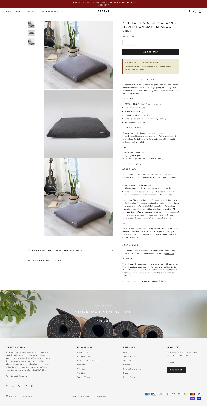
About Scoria (82, 352)
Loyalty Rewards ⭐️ (52, 11)
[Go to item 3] (31, 42)
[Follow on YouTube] (25, 385)
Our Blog (81, 373)
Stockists (32, 11)
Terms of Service (84, 377)
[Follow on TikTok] (32, 385)
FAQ (125, 352)
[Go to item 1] (31, 24)
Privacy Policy (129, 377)
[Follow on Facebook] (7, 385)
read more (103, 321)
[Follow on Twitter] (13, 385)
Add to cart (150, 52)
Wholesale (81, 369)
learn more (144, 122)
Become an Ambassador (87, 360)
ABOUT (19, 11)
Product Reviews (84, 356)
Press (125, 373)
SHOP (8, 11)
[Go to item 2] (31, 33)
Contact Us (127, 365)
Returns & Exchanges (132, 369)
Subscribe (176, 370)
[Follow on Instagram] (19, 385)
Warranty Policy (130, 356)
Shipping (127, 360)
